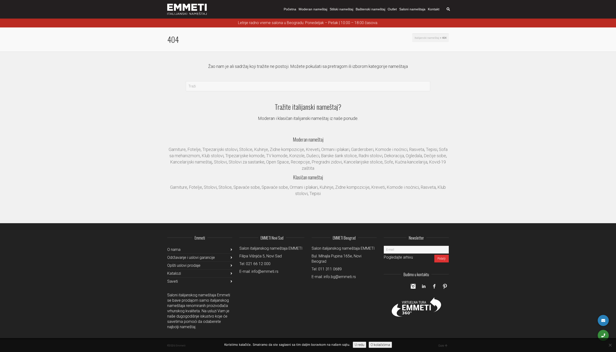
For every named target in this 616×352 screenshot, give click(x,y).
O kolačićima (380, 345)
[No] (610, 345)
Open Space (277, 161)
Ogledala (414, 155)
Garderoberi (362, 149)
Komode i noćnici (391, 149)
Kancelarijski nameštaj (191, 161)
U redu (359, 345)
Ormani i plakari (335, 149)
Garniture (177, 149)
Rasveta (416, 149)
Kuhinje (261, 149)
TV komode (277, 155)
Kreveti (313, 149)
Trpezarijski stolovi (219, 149)
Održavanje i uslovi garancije (191, 257)
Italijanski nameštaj (427, 37)
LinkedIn (424, 286)
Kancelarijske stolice (363, 161)
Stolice (245, 149)
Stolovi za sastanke (246, 161)
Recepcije (300, 161)
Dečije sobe (435, 155)
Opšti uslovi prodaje (183, 265)
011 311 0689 (330, 269)
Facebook (434, 286)
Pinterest (445, 286)
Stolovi (220, 161)
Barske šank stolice (339, 155)
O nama (173, 249)
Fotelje (194, 149)
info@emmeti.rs (264, 271)
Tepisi (431, 149)
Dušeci (312, 155)
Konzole (297, 155)
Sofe (388, 161)
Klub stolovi (213, 155)
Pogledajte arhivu (398, 257)
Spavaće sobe (246, 187)
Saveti (172, 281)
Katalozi (174, 273)
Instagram (413, 286)
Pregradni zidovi (327, 161)
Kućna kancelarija (411, 161)
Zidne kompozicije (287, 149)
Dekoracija (394, 155)
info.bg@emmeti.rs (340, 276)
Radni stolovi (370, 155)
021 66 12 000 (258, 263)
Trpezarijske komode (244, 155)
